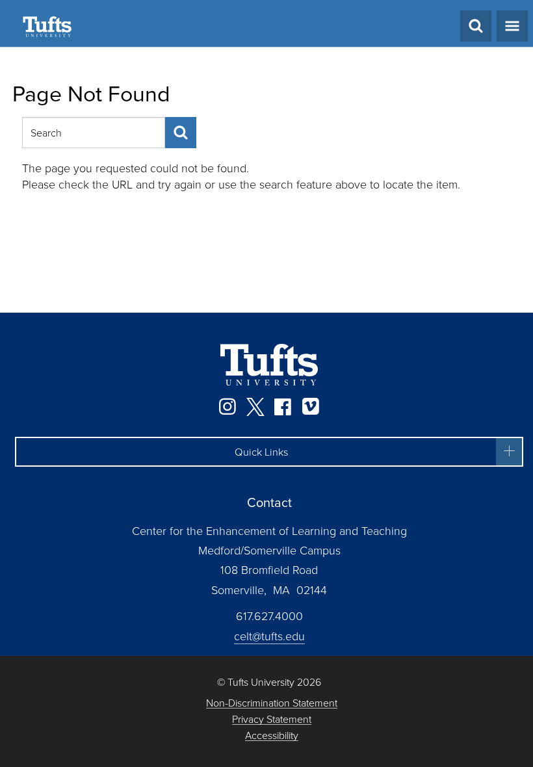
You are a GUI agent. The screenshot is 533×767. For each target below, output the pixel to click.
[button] (269, 452)
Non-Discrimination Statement (271, 702)
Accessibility (271, 735)
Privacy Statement (271, 719)
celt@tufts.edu (269, 636)
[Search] (180, 132)
